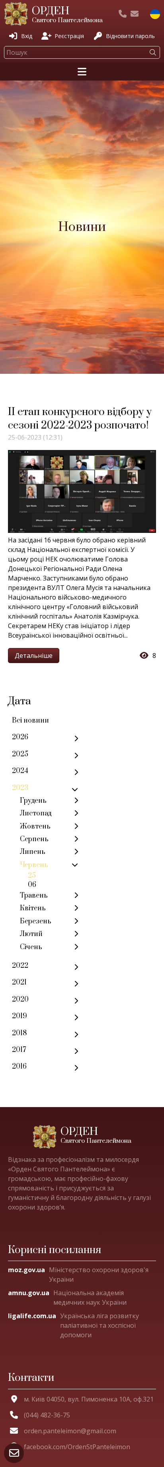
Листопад (35, 813)
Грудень (33, 800)
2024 (20, 771)
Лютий (31, 934)
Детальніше (34, 655)
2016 (19, 1066)
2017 (19, 1050)
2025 (20, 754)
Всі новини (30, 720)
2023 (20, 788)
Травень (34, 895)
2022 (20, 965)
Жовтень (35, 826)
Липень (32, 852)
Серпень (34, 839)
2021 (19, 982)
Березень (35, 921)
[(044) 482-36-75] (123, 14)
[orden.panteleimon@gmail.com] (135, 14)
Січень (31, 947)
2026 (20, 737)
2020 (20, 999)
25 (32, 875)
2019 (19, 1016)
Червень (34, 865)
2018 (19, 1033)
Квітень (33, 908)
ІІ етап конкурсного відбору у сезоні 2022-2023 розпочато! (80, 419)
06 (32, 885)
